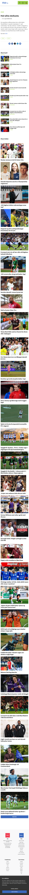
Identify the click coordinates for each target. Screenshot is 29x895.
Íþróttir (8, 38)
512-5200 (22, 840)
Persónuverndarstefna (7, 843)
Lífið (7, 866)
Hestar (3, 38)
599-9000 (8, 847)
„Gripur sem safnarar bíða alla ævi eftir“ (13, 493)
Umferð (21, 849)
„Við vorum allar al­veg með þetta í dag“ (13, 274)
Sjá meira (14, 816)
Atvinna (21, 864)
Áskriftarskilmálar (21, 846)
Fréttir (8, 861)
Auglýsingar (21, 842)
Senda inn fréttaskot (21, 854)
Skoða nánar (4, 884)
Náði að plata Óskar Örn (15, 64)
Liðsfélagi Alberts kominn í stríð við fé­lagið (14, 694)
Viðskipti (7, 863)
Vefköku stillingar (14, 888)
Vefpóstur (21, 851)
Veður (21, 867)
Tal (21, 873)
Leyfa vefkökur (14, 891)
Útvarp (7, 870)
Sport (8, 864)
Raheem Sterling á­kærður (9, 672)
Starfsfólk (21, 848)
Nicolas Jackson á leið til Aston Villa (18, 103)
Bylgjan (21, 869)
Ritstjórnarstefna (21, 845)
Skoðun (7, 867)
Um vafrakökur (21, 852)
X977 (21, 872)
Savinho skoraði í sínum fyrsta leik (18, 87)
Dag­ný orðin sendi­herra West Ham (12, 560)
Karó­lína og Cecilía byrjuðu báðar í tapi (19, 95)
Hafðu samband (21, 843)
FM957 (21, 870)
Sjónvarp (7, 869)
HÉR (6, 33)
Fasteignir (21, 863)
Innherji (21, 861)
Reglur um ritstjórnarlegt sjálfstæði (7, 841)
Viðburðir (21, 866)
